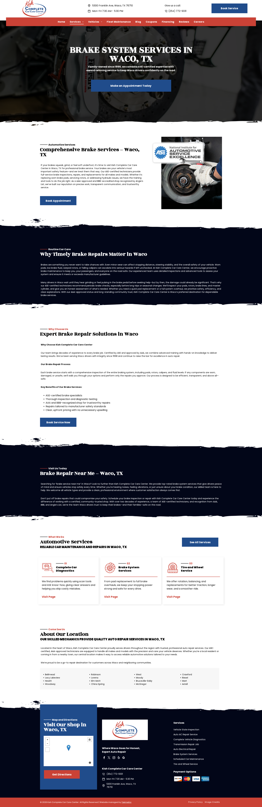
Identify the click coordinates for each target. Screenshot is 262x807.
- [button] (47, 744)
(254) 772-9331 (177, 11)
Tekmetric (126, 802)
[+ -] (68, 751)
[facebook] (104, 758)
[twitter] (109, 758)
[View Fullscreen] (47, 750)
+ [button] (47, 740)
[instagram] (114, 758)
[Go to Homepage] (34, 2)
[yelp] (119, 758)
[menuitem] (61, 21)
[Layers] (90, 740)
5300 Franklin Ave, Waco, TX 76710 (112, 5)
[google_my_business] (123, 758)
